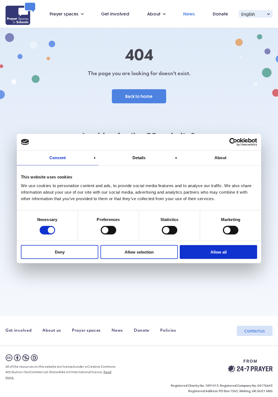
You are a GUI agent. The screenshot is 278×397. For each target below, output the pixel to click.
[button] (256, 13)
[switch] (108, 230)
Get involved (115, 13)
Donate (220, 13)
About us (51, 331)
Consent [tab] (57, 157)
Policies (168, 331)
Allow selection (139, 251)
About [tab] (220, 157)
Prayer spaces (86, 331)
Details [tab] (139, 157)
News (189, 13)
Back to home (139, 96)
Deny (60, 251)
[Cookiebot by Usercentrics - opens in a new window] (233, 142)
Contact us (254, 330)
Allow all (218, 251)
